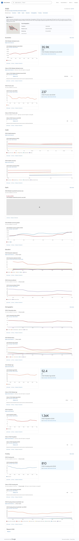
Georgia (10, 10)
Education (28, 12)
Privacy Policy (72, 539)
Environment (45, 12)
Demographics (34, 12)
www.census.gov (24, 33)
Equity (23, 12)
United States (15, 10)
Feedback (76, 2)
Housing (39, 12)
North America (21, 10)
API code (13, 63)
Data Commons (7, 2)
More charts (72, 37)
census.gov (10, 47)
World (25, 10)
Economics (14, 12)
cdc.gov (10, 139)
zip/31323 (72, 8)
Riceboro (9, 531)
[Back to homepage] (2, 2)
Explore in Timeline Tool (19, 63)
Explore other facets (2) (9, 42)
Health (19, 12)
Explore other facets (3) (9, 339)
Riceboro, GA (15, 76)
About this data (15, 47)
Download (8, 63)
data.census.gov (15, 259)
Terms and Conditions (65, 539)
